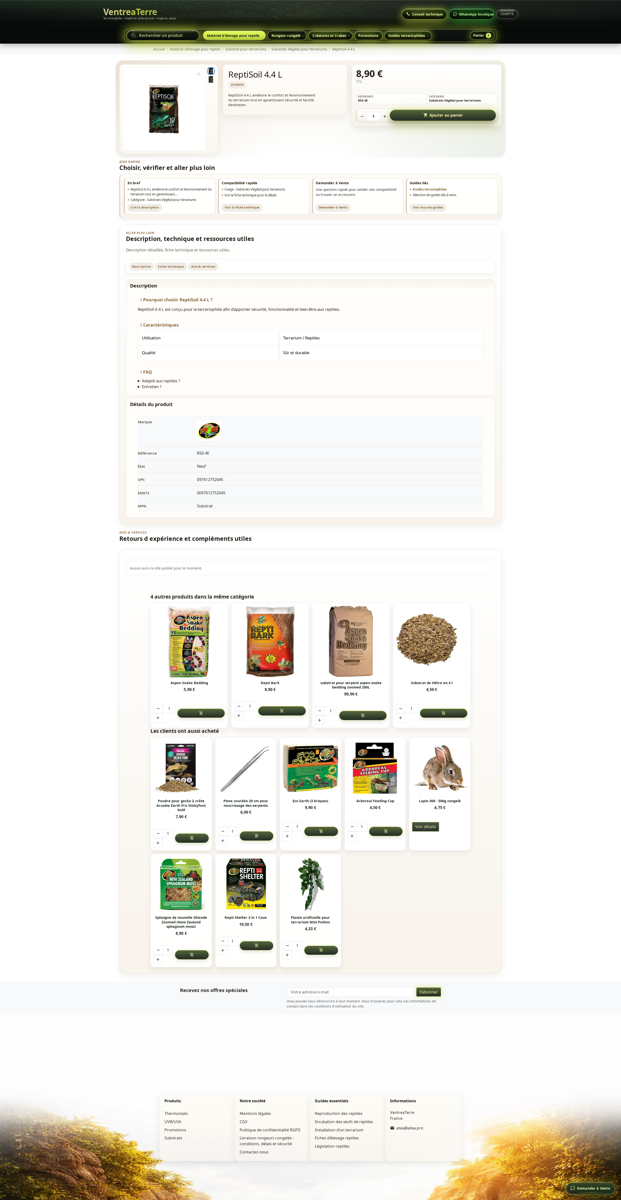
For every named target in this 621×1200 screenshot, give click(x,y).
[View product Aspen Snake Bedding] (189, 642)
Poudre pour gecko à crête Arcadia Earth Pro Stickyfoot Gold (181, 805)
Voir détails (425, 826)
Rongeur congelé (285, 35)
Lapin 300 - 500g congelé (440, 801)
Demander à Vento (333, 207)
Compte (507, 14)
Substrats (173, 1138)
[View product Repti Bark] (270, 642)
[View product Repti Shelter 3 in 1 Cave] (246, 884)
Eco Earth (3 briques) (310, 801)
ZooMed (237, 85)
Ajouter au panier (443, 115)
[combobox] (163, 35)
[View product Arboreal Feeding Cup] (375, 768)
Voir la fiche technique (242, 207)
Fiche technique (171, 266)
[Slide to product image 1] (210, 71)
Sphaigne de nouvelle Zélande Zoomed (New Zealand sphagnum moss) (181, 922)
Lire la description (145, 207)
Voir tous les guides (428, 207)
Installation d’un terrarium (339, 1130)
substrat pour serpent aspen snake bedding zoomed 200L (351, 685)
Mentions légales (255, 1113)
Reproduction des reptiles (338, 1113)
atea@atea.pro (409, 1128)
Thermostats (176, 1113)
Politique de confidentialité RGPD (270, 1130)
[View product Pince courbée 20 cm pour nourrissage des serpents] (246, 768)
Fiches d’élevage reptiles (337, 1138)
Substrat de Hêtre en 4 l (431, 683)
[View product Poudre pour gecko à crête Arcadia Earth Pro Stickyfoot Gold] (181, 768)
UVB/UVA (172, 1121)
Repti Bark (270, 683)
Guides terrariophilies (406, 35)
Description (141, 266)
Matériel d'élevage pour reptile (233, 35)
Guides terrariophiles (430, 189)
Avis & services (203, 266)
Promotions (368, 35)
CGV (243, 1121)
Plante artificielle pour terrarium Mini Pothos (310, 919)
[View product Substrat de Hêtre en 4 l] (432, 642)
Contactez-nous (254, 1152)
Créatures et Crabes (329, 35)
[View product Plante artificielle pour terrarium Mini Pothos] (311, 884)
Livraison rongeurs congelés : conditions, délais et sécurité (267, 1140)
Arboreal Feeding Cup (375, 801)
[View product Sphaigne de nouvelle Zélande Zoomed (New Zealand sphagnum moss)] (181, 884)
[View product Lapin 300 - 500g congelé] (440, 768)
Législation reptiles (332, 1146)
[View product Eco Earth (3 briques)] (311, 768)
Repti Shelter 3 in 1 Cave (246, 917)
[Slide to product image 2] (210, 79)
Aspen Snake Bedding (189, 683)
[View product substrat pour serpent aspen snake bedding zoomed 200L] (351, 642)
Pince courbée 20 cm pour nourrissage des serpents (245, 803)
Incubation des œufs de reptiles (344, 1121)
